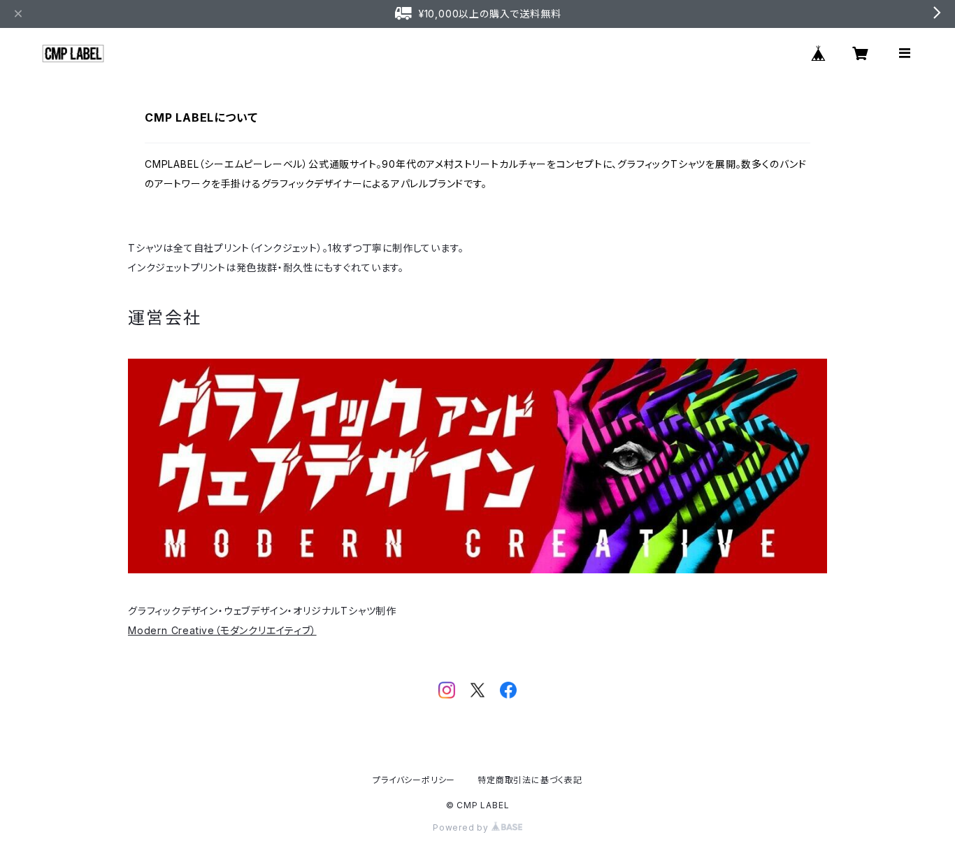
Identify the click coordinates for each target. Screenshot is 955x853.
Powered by (462, 827)
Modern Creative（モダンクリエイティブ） (222, 630)
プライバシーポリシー (414, 780)
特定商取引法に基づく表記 (530, 780)
